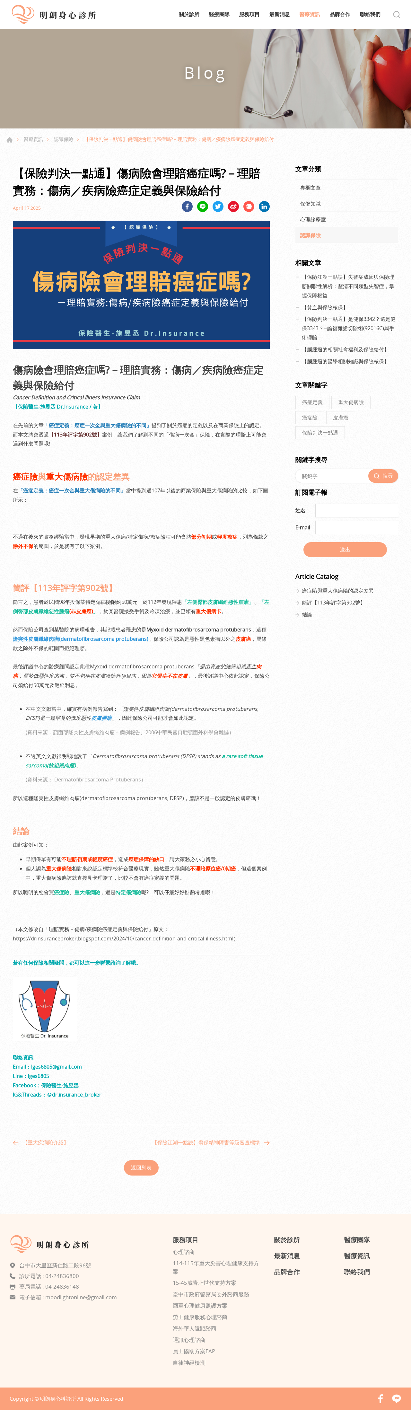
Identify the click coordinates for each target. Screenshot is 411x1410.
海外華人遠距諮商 (194, 1328)
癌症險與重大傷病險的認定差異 (338, 590)
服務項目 (249, 14)
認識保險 (63, 139)
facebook (187, 206)
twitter (218, 206)
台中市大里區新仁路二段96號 (55, 1265)
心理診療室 (313, 219)
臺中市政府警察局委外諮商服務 (211, 1294)
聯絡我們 (370, 14)
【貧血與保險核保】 (325, 307)
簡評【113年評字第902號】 (333, 602)
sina (233, 206)
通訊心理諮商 (189, 1340)
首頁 (9, 140)
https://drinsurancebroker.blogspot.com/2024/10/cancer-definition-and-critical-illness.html (123, 938)
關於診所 (189, 14)
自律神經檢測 (189, 1362)
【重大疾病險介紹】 (45, 1142)
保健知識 (310, 203)
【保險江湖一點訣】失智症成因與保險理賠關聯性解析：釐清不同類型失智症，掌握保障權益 (348, 286)
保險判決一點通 (320, 432)
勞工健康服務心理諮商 (200, 1317)
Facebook (380, 1399)
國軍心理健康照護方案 (200, 1305)
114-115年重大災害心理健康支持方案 (216, 1267)
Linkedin (264, 206)
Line (396, 1399)
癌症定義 (312, 402)
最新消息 (279, 14)
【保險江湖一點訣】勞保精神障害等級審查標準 (206, 1142)
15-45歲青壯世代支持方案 (204, 1282)
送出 (345, 549)
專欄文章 (310, 187)
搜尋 (396, 14)
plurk (248, 206)
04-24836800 (62, 1276)
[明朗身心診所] (58, 14)
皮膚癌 (340, 417)
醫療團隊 (219, 14)
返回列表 (141, 1167)
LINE (202, 206)
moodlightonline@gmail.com (81, 1297)
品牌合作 (340, 14)
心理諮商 (184, 1252)
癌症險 (310, 417)
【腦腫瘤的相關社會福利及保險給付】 (345, 349)
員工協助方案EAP (194, 1351)
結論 (307, 614)
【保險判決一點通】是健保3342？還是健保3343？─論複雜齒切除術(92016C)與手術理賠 (349, 328)
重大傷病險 (351, 402)
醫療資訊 (310, 14)
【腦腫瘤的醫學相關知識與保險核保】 (345, 361)
